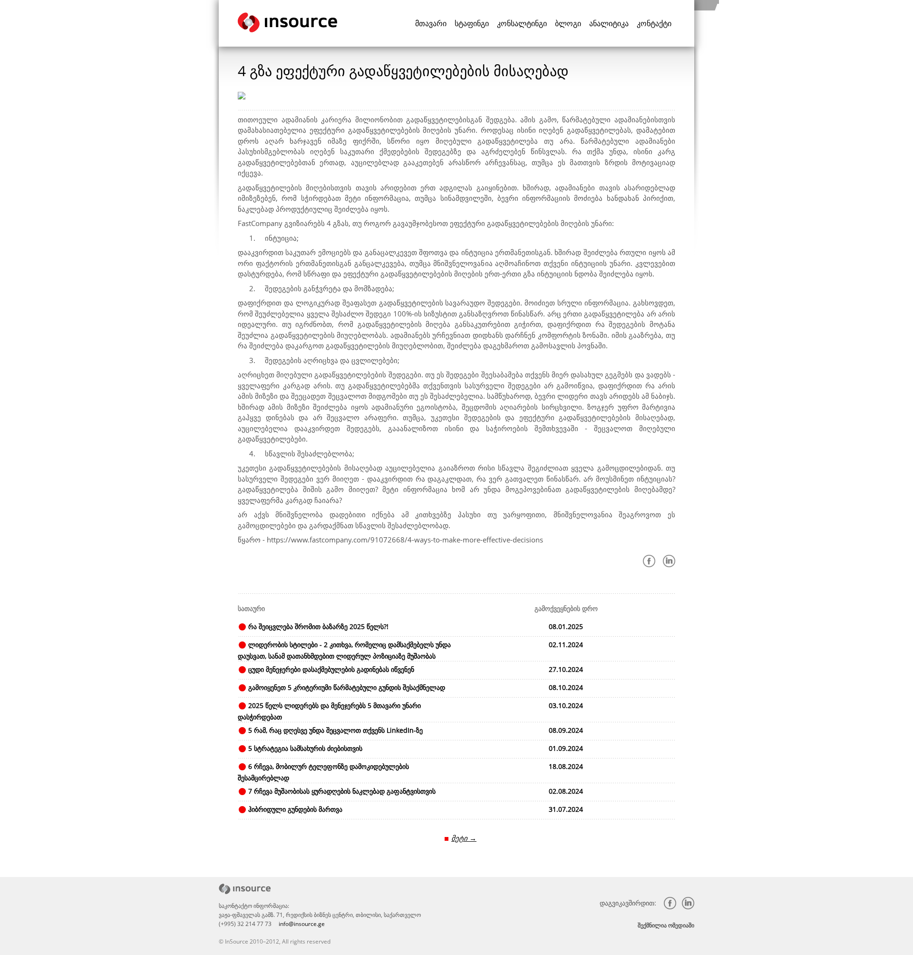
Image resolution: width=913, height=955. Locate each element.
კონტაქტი (654, 23)
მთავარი (431, 23)
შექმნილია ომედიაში (666, 925)
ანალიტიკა (609, 23)
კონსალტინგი (522, 23)
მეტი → (463, 838)
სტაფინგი (472, 23)
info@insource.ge (302, 924)
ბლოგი (568, 23)
